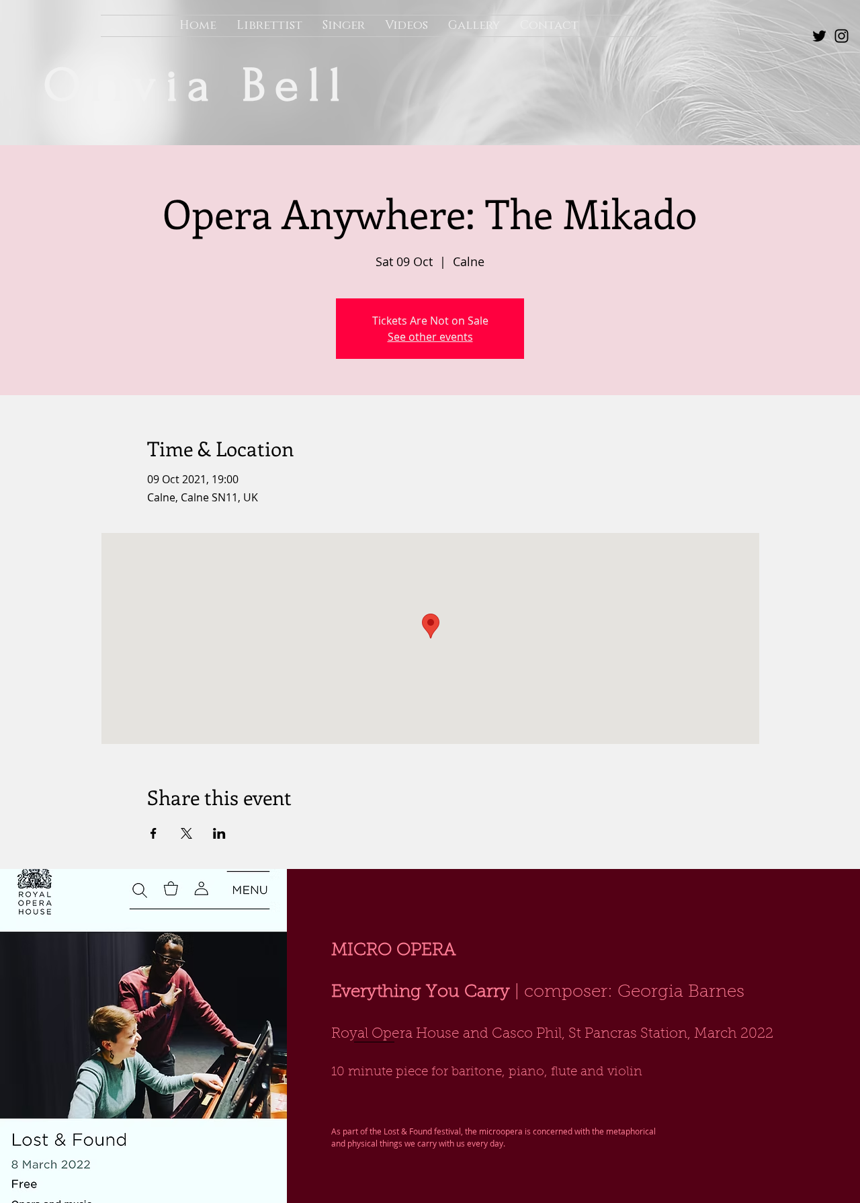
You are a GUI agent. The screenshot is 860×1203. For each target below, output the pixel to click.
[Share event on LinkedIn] (219, 833)
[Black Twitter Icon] (819, 36)
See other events (430, 336)
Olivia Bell (208, 85)
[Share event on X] (186, 833)
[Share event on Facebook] (153, 833)
